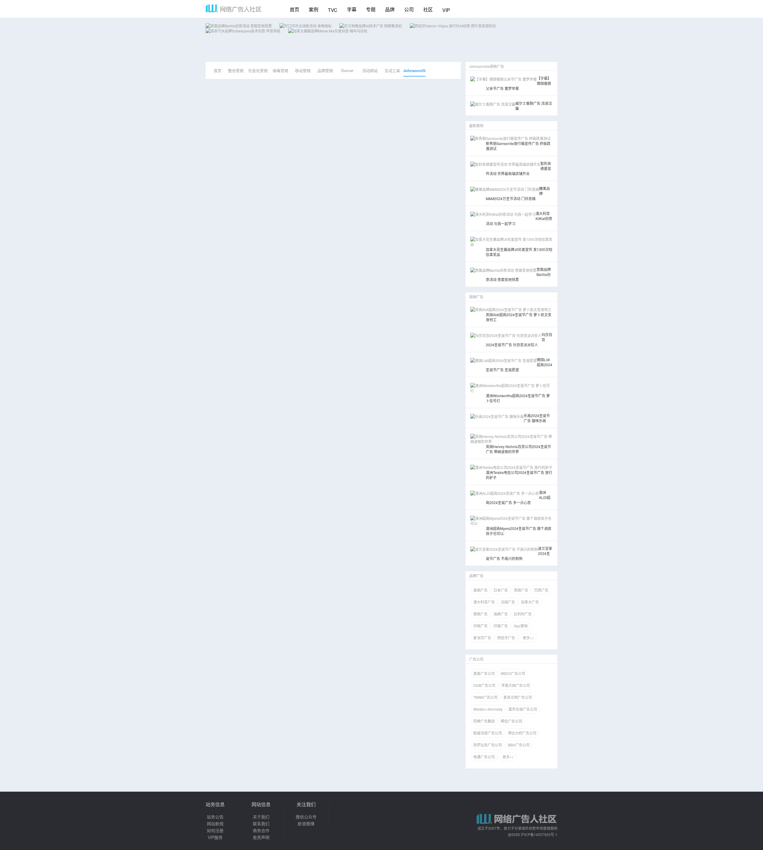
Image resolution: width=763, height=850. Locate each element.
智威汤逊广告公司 (487, 732)
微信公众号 (306, 817)
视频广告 (476, 296)
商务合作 (261, 830)
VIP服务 (215, 837)
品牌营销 (325, 70)
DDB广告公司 (484, 685)
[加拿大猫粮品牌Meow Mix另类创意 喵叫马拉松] (327, 30)
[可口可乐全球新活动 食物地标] (306, 25)
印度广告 (501, 625)
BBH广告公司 (519, 744)
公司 (409, 9)
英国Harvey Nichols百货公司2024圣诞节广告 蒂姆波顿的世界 (518, 449)
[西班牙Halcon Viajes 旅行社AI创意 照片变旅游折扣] (453, 25)
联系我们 (261, 823)
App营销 (521, 625)
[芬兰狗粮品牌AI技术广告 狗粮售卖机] (370, 25)
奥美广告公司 (484, 673)
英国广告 (521, 589)
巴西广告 (541, 589)
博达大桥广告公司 (522, 732)
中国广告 (480, 625)
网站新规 (215, 823)
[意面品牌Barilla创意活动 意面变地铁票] (239, 25)
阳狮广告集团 (484, 720)
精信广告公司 (511, 720)
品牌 (390, 9)
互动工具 (392, 70)
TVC (332, 10)
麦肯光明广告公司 (517, 697)
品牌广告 (476, 575)
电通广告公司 (484, 756)
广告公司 (476, 659)
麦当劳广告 (482, 637)
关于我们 (261, 817)
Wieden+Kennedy (488, 709)
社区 (428, 9)
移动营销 (303, 70)
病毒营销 (280, 70)
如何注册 (215, 830)
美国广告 (480, 589)
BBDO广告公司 (513, 673)
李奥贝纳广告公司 (515, 685)
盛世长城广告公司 (522, 709)
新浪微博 (306, 823)
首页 (294, 9)
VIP (446, 10)
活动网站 (370, 70)
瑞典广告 (501, 613)
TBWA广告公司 (485, 697)
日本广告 (501, 589)
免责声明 (261, 837)
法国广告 (508, 601)
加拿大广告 (530, 601)
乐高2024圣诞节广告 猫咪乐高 (537, 418)
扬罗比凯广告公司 (487, 744)
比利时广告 (523, 613)
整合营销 (236, 70)
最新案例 (476, 125)
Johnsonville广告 (414, 72)
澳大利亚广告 (484, 601)
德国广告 (480, 613)
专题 (371, 9)
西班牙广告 (506, 637)
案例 (313, 9)
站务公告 (215, 817)
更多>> (527, 637)
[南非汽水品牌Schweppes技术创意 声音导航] (243, 30)
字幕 (351, 9)
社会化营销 (258, 70)
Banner (347, 70)
